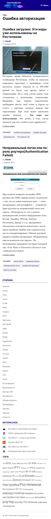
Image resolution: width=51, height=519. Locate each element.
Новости (6, 417)
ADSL (8, 463)
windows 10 (8, 476)
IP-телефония (8, 383)
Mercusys (7, 320)
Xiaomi (5, 371)
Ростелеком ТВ (23, 137)
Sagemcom (7, 341)
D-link (5, 303)
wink (16, 476)
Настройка (11, 485)
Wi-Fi (28, 471)
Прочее (6, 409)
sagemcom (40, 468)
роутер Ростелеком (26, 502)
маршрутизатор (14, 493)
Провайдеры (8, 404)
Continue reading (14, 126)
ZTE (4, 375)
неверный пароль (32, 261)
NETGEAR (7, 324)
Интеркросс (8, 396)
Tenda (5, 350)
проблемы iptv (9, 137)
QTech (5, 333)
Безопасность (9, 388)
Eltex (5, 307)
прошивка (40, 497)
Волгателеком (8, 480)
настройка (38, 493)
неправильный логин (12, 266)
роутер (8, 502)
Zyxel (5, 379)
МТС (33, 480)
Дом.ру (17, 479)
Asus (5, 295)
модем (29, 493)
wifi (34, 471)
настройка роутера (14, 497)
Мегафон (38, 480)
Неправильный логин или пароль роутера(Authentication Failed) (25, 151)
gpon (5, 468)
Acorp (5, 291)
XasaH (8, 41)
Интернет (26, 480)
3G (4, 463)
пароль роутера (10, 270)
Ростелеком (30, 484)
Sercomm (7, 345)
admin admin (18, 261)
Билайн (30, 475)
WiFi (4, 362)
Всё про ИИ (8, 392)
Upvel (5, 358)
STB (16, 472)
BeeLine (20, 463)
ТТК (20, 489)
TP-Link (6, 354)
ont (28, 468)
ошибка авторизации (22, 132)
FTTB (44, 463)
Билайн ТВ (38, 476)
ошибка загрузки (39, 132)
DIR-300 (39, 463)
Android (6, 286)
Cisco (5, 299)
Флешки (6, 413)
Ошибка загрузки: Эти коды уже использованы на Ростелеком (25, 32)
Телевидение (28, 489)
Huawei (6, 312)
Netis (5, 329)
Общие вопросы (10, 400)
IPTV (5, 316)
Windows (6, 366)
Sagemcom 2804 (8, 472)
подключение (29, 497)
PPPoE (32, 468)
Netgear (23, 468)
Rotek (5, 337)
